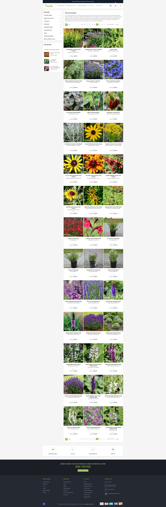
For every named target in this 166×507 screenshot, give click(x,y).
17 (102, 24)
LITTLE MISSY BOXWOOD (53, 60)
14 (94, 24)
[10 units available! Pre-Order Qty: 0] (73, 70)
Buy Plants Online (67, 482)
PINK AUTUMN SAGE (73, 270)
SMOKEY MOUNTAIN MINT (93, 112)
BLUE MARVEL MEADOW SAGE (113, 301)
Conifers (44, 492)
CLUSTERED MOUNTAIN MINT (73, 112)
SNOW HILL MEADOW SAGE (73, 427)
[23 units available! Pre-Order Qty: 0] (113, 196)
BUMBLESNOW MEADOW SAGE (113, 333)
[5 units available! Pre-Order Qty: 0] (113, 227)
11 (87, 24)
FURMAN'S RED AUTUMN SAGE (93, 238)
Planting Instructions (88, 486)
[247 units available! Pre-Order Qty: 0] (93, 290)
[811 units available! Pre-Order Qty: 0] (113, 290)
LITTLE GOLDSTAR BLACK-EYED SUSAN (73, 176)
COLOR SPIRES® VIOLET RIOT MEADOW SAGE (93, 396)
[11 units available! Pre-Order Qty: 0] (73, 353)
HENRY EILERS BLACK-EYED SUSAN (93, 207)
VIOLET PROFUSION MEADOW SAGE (73, 396)
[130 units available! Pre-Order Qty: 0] (113, 38)
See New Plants (46, 482)
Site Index (65, 494)
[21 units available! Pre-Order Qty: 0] (73, 133)
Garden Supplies (66, 488)
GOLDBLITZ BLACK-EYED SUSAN (113, 144)
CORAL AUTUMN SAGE (73, 238)
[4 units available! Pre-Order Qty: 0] (93, 38)
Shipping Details (87, 496)
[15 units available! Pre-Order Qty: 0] (113, 353)
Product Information (88, 490)
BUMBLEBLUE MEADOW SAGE (93, 333)
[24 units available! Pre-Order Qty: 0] (93, 385)
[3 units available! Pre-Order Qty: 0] (93, 164)
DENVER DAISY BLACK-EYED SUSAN (73, 207)
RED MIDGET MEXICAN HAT (113, 112)
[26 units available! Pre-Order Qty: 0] (73, 38)
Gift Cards (65, 490)
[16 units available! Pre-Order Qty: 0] (113, 416)
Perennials (45, 484)
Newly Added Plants (49, 39)
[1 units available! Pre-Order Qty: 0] (113, 164)
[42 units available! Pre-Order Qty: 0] (113, 101)
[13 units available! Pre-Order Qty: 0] (93, 70)
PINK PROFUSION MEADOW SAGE (113, 364)
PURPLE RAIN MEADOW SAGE (93, 427)
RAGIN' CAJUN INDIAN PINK (55, 53)
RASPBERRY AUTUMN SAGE (93, 270)
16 (99, 24)
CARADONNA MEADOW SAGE (73, 364)
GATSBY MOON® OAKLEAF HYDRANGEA (55, 67)
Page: (82, 24)
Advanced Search (48, 36)
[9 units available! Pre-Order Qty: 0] (113, 70)
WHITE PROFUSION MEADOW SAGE (113, 396)
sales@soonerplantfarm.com (114, 493)
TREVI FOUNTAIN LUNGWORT (113, 81)
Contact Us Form (108, 482)
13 (92, 24)
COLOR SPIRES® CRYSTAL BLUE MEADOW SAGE (93, 365)
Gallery (64, 486)
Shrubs (44, 488)
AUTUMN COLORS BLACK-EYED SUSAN (93, 176)
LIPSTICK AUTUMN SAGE (113, 238)
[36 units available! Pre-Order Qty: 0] (73, 227)
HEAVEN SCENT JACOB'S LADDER (93, 49)
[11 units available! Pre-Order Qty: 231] (73, 164)
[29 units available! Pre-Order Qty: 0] (93, 227)
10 (84, 24)
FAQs (85, 482)
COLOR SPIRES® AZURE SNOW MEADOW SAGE (113, 428)
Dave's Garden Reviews (68, 492)
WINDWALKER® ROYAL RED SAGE (113, 207)
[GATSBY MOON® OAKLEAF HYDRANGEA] (46, 68)
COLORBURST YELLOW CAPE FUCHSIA (73, 50)
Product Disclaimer (88, 492)
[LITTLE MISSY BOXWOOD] (46, 61)
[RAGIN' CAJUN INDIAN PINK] (46, 54)
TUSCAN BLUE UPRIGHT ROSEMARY (73, 144)
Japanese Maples (46, 490)
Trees (44, 486)
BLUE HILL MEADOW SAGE (93, 301)
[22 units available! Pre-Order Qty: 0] (93, 353)
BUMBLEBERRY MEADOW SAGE (73, 333)
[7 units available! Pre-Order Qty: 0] (73, 259)
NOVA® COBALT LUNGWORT (93, 81)
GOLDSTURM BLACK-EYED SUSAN (93, 144)
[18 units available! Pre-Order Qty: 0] (73, 101)
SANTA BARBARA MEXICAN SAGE (73, 301)
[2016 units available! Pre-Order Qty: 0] (93, 133)
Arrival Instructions (88, 484)
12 (89, 24)
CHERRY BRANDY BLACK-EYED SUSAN (113, 176)
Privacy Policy (87, 488)
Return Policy (86, 494)
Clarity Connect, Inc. (90, 504)
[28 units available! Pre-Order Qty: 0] (93, 101)
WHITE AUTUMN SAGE (113, 270)
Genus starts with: (110, 24)
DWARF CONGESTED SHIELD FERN (73, 81)
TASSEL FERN (113, 49)
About (64, 484)
